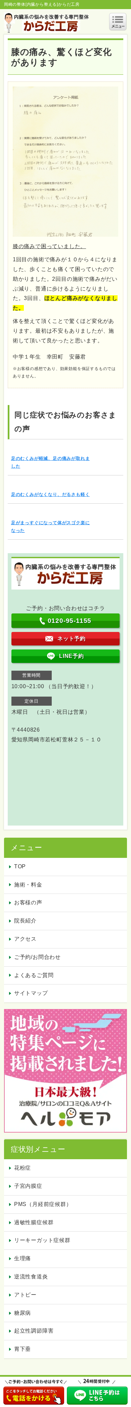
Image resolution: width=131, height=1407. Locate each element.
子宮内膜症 (28, 1186)
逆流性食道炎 (31, 1276)
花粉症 (22, 1168)
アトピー (25, 1295)
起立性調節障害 (34, 1331)
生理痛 (22, 1258)
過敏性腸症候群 (34, 1222)
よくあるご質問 (34, 975)
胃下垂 (22, 1349)
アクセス (25, 939)
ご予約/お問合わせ (37, 957)
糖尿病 (22, 1313)
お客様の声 (28, 902)
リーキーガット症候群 (42, 1240)
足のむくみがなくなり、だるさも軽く (50, 494)
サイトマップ (31, 993)
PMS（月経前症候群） (43, 1204)
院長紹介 (25, 921)
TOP (20, 866)
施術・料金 (28, 884)
